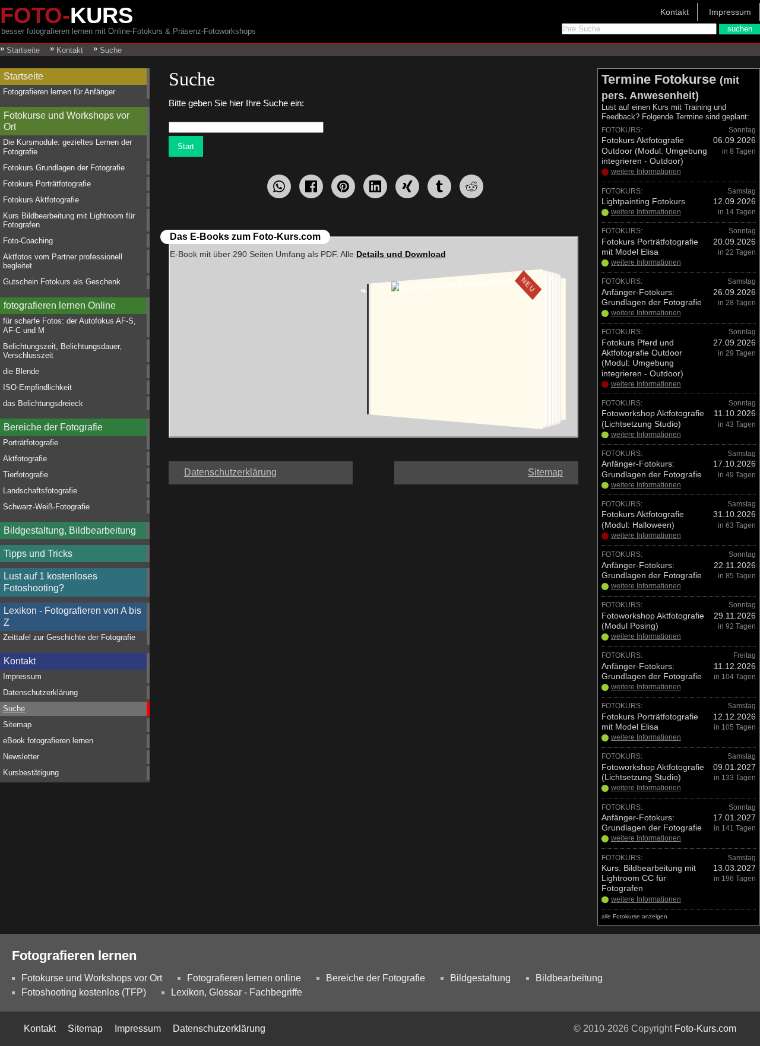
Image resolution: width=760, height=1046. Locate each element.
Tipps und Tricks (38, 554)
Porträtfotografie (30, 442)
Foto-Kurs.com (705, 1028)
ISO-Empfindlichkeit (37, 387)
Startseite (23, 76)
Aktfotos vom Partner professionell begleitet (62, 261)
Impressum (730, 12)
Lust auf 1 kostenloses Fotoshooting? (50, 581)
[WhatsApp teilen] (279, 186)
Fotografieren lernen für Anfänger (59, 91)
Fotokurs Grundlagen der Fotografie (64, 167)
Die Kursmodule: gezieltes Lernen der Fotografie (67, 147)
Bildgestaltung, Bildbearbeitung (70, 530)
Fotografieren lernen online (244, 978)
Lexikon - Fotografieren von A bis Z (72, 616)
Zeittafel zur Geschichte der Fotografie (69, 637)
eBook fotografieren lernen (48, 740)
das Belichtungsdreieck (43, 403)
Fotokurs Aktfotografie (41, 199)
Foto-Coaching (28, 240)
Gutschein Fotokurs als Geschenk (62, 281)
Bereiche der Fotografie (53, 427)
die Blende (21, 371)
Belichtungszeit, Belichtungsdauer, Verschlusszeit (62, 351)
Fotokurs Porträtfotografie (47, 183)
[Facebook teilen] (311, 186)
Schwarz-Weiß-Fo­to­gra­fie (46, 506)
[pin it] (343, 186)
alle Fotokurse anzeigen (634, 916)
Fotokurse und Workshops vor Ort (66, 121)
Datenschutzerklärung (40, 692)
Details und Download (401, 254)
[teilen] (407, 186)
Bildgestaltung (480, 978)
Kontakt (674, 12)
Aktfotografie (25, 458)
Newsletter (21, 756)
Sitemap (17, 724)
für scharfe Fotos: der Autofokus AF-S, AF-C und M (69, 325)
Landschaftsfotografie (40, 490)
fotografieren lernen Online (60, 305)
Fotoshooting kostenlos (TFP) (83, 992)
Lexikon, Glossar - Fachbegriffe (236, 992)
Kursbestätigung (31, 772)
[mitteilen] (375, 186)
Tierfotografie (25, 474)
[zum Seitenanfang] (373, 467)
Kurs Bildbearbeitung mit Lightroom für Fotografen (69, 220)
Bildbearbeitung (569, 978)
